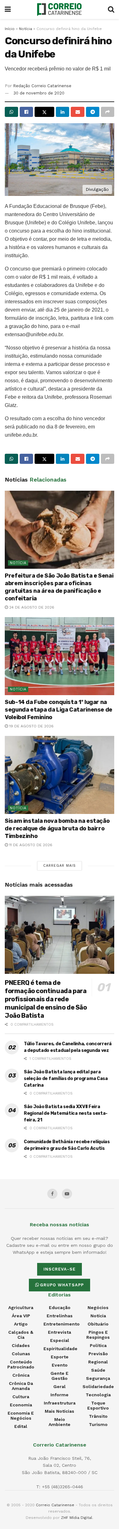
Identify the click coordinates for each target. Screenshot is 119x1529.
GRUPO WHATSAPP (62, 1285)
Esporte (60, 1356)
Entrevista (59, 1332)
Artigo (21, 1323)
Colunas (21, 1353)
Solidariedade (98, 1386)
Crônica (21, 1375)
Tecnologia (98, 1394)
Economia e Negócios (21, 1416)
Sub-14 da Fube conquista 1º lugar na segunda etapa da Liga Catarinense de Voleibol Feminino (58, 710)
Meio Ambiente (59, 1422)
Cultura (20, 1396)
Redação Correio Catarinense (42, 85)
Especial (59, 1340)
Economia (21, 1404)
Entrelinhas (60, 1315)
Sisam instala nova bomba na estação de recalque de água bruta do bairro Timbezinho (57, 828)
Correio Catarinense (55, 1505)
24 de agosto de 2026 (31, 607)
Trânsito (98, 1416)
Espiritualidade (60, 1348)
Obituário (98, 1323)
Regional (98, 1361)
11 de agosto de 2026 (30, 845)
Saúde (98, 1370)
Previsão (98, 1353)
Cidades (21, 1345)
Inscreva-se (59, 1269)
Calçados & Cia (20, 1335)
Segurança (98, 1378)
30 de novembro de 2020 (38, 93)
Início (10, 29)
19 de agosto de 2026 (31, 726)
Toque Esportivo (98, 1405)
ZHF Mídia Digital (76, 1517)
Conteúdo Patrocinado (20, 1364)
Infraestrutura (60, 1402)
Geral (59, 1386)
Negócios (98, 1307)
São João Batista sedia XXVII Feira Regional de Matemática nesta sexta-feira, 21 (66, 1113)
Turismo (98, 1424)
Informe (59, 1394)
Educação (59, 1307)
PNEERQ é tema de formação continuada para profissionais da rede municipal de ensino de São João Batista (46, 999)
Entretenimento (61, 1323)
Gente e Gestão (59, 1376)
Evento (60, 1365)
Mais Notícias (59, 1411)
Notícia (25, 29)
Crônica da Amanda (21, 1386)
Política (98, 1345)
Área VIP (21, 1315)
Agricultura (20, 1307)
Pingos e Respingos (98, 1335)
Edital (20, 1426)
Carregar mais (59, 866)
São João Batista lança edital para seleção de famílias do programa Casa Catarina (66, 1078)
